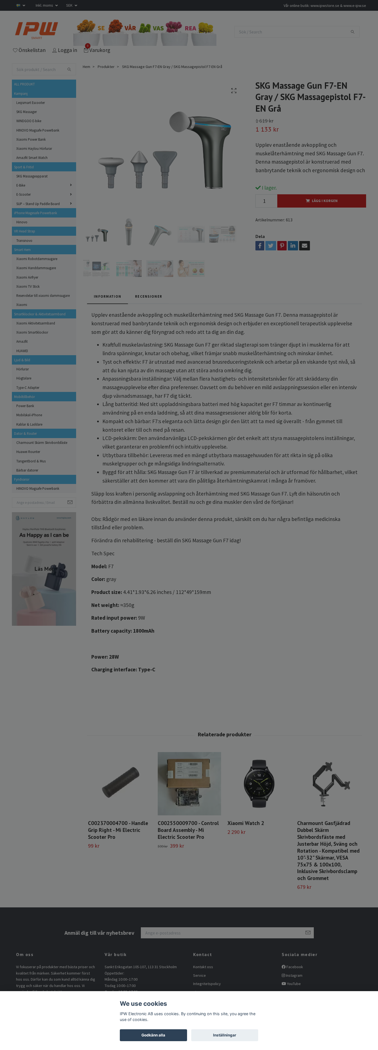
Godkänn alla (153, 1035)
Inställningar (224, 1035)
